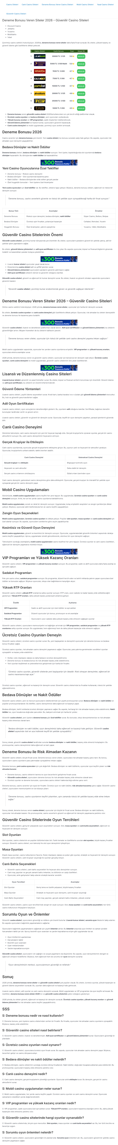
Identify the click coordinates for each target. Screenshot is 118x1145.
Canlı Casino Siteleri (30, 4)
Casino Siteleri (12, 4)
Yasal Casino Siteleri (105, 4)
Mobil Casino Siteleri (85, 4)
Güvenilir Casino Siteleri (16, 14)
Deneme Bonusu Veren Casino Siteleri (57, 4)
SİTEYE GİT (81, 56)
